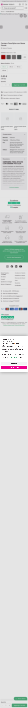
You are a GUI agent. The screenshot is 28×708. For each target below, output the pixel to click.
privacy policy (4, 359)
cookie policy (13, 357)
